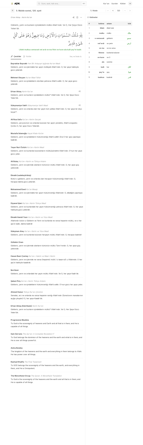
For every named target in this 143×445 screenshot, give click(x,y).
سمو (129, 38)
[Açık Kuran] (15, 3)
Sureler (114, 3)
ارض (129, 43)
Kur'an (106, 3)
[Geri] (13, 10)
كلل (129, 67)
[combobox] (90, 10)
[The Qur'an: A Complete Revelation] (53, 334)
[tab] (16, 56)
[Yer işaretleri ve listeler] (77, 17)
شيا (129, 72)
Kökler (123, 3)
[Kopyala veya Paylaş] (73, 17)
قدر (129, 77)
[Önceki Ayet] (113, 10)
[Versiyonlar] (79, 91)
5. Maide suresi (23, 10)
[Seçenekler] (81, 17)
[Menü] (130, 3)
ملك (129, 33)
